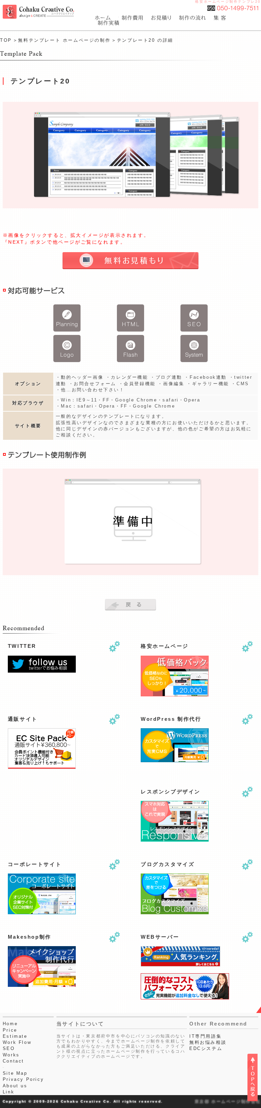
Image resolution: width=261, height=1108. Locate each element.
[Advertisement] (42, 811)
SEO (9, 1048)
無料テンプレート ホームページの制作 (64, 40)
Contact (13, 1061)
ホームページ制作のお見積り (161, 17)
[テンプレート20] (130, 154)
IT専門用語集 (205, 1036)
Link (8, 1091)
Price (10, 1030)
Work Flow (17, 1042)
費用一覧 (133, 17)
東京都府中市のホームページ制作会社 (107, 17)
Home (10, 1023)
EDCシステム (205, 1048)
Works (11, 1054)
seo (220, 17)
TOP (6, 40)
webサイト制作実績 (107, 22)
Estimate (15, 1036)
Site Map (15, 1073)
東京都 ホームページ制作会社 (228, 1101)
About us (15, 1085)
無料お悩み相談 (207, 1042)
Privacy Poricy (23, 1079)
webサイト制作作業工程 (193, 17)
